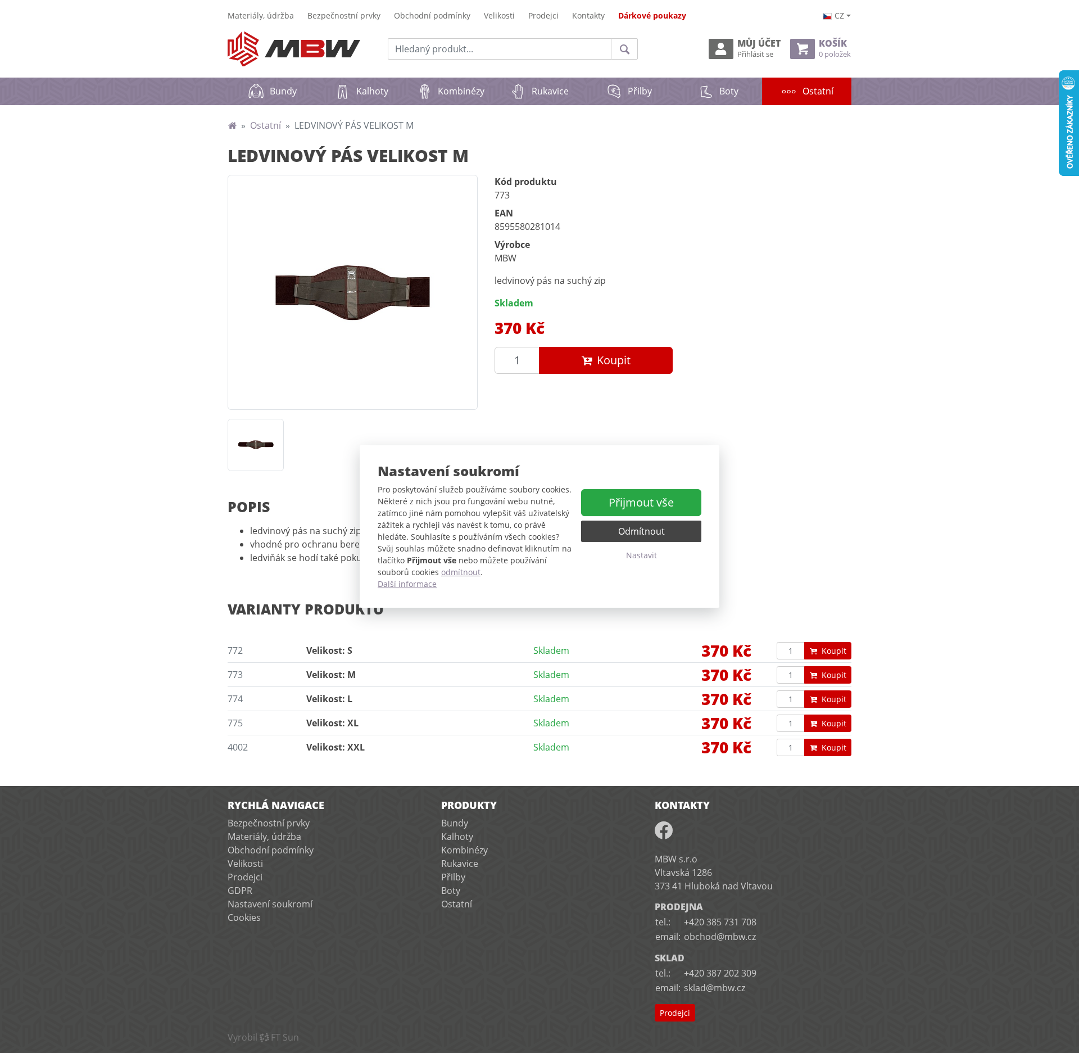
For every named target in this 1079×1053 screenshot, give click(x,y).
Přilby (640, 91)
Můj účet (759, 48)
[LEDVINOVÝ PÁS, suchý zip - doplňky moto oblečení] (255, 445)
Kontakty (588, 15)
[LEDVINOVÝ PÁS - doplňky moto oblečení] (352, 292)
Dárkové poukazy (652, 15)
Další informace (407, 584)
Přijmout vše (641, 502)
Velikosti (499, 15)
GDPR (240, 890)
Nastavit (641, 555)
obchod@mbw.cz (720, 936)
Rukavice (550, 91)
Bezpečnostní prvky (343, 15)
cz (839, 15)
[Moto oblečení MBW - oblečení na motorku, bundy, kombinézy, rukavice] (232, 125)
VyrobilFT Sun (263, 1037)
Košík (835, 48)
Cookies (244, 917)
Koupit (614, 360)
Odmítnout (641, 531)
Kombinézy (461, 91)
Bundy (283, 91)
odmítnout (460, 572)
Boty (728, 91)
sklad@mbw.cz (714, 988)
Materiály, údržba (261, 15)
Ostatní (827, 90)
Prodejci (543, 15)
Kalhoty (372, 91)
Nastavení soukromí (270, 904)
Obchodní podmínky (432, 15)
